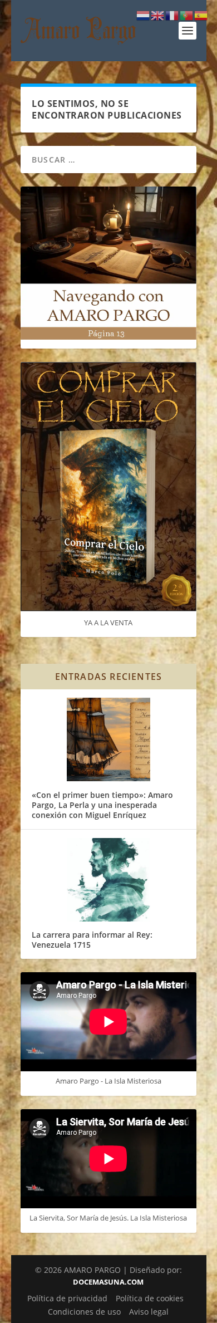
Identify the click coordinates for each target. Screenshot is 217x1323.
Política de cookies (150, 1298)
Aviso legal (149, 1311)
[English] (158, 14)
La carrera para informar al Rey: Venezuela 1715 (92, 939)
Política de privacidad (67, 1298)
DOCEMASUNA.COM (108, 1282)
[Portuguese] (187, 14)
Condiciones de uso (84, 1311)
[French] (172, 14)
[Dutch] (143, 14)
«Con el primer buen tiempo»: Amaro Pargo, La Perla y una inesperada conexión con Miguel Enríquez (102, 805)
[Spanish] (201, 14)
